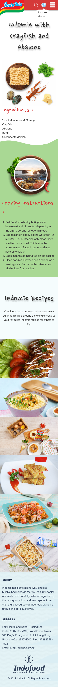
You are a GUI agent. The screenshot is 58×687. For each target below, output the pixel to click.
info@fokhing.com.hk (22, 647)
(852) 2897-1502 (21, 639)
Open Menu (52, 5)
